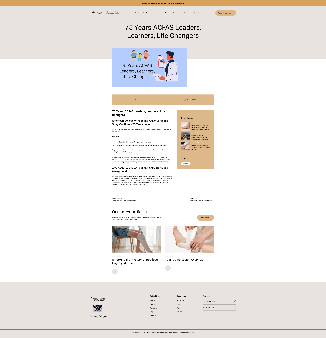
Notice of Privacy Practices (170, 332)
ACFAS (157, 158)
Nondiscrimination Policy (186, 332)
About (137, 13)
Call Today (180, 3)
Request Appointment (225, 13)
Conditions (166, 13)
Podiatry (185, 164)
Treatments (176, 13)
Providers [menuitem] (153, 304)
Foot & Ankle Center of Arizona (139, 100)
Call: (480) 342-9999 (209, 301)
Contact (196, 13)
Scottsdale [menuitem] (180, 300)
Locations (156, 13)
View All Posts (205, 218)
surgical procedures (143, 150)
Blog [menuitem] (151, 312)
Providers (146, 13)
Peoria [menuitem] (179, 308)
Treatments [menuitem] (153, 308)
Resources (187, 13)
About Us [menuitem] (152, 300)
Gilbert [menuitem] (179, 304)
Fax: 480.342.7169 (208, 307)
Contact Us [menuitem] (153, 315)
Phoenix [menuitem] (179, 312)
